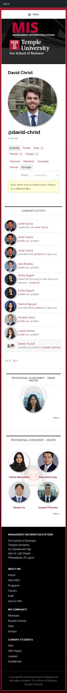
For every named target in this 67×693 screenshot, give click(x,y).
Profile (26, 148)
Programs (14, 585)
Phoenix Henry (26, 317)
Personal (15, 161)
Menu (36, 14)
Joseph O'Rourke (48, 507)
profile (21, 241)
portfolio (38, 254)
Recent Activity (17, 620)
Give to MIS (15, 601)
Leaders (13, 656)
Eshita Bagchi (26, 275)
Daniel (21, 343)
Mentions (28, 161)
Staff (10, 596)
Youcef (30, 343)
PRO (10, 645)
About (11, 575)
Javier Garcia (25, 223)
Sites (38, 148)
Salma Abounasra (19, 477)
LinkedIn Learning (51, 347)
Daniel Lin (19, 507)
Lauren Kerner (26, 330)
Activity (15, 148)
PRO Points (15, 651)
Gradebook (14, 661)
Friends (15, 153)
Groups (32, 153)
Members (13, 615)
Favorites (43, 161)
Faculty (12, 590)
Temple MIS (33, 29)
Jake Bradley (25, 263)
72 (14, 360)
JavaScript (34, 282)
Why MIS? (14, 580)
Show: (24, 175)
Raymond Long (48, 477)
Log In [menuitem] (6, 3)
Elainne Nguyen (27, 304)
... (41, 282)
